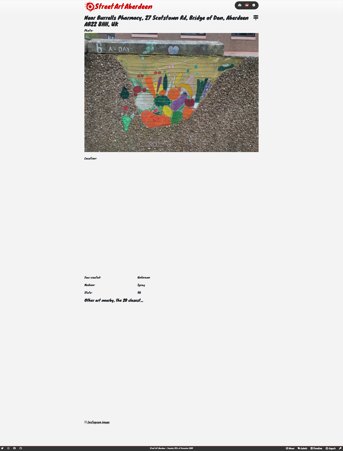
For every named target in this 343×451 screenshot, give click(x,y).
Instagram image (98, 422)
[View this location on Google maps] (256, 18)
